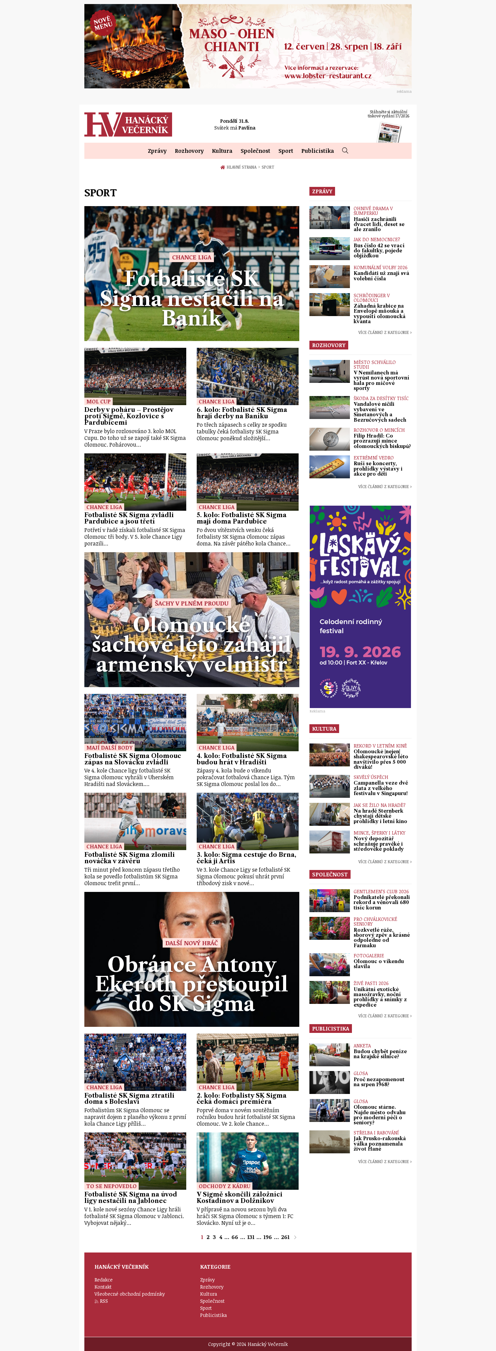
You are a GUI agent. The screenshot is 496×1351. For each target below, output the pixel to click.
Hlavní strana (243, 167)
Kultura (222, 150)
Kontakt (103, 1287)
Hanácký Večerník (128, 124)
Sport (285, 150)
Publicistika (317, 150)
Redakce (103, 1279)
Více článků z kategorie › (385, 332)
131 (250, 1237)
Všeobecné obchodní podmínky (129, 1294)
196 (268, 1237)
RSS (104, 1301)
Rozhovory (189, 150)
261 (285, 1237)
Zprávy (157, 150)
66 (234, 1237)
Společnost (255, 150)
